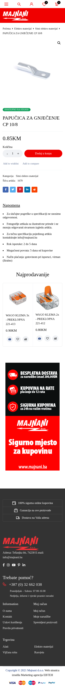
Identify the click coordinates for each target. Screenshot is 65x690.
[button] (59, 43)
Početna (7, 28)
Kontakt (7, 616)
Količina (7, 146)
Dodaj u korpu (43, 153)
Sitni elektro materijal (46, 28)
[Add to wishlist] (11, 164)
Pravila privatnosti (13, 628)
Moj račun (39, 610)
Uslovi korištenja (12, 622)
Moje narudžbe (42, 616)
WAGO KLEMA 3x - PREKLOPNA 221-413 (17, 319)
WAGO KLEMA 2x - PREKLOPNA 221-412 (47, 319)
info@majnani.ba (27, 237)
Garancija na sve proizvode (35, 510)
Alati (5, 646)
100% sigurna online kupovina (35, 503)
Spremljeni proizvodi (45, 622)
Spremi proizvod (46, 2)
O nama (7, 610)
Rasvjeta (39, 652)
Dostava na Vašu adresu (35, 517)
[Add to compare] (30, 164)
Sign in (32, 4)
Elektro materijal (23, 28)
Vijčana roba (10, 652)
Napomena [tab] (11, 205)
